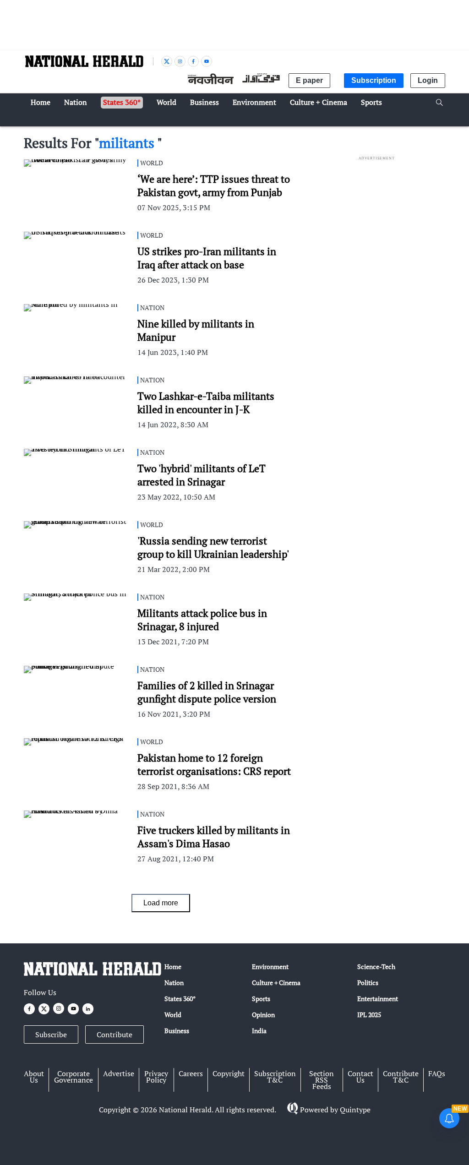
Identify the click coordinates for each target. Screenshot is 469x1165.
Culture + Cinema (276, 982)
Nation (174, 982)
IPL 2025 (369, 1014)
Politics (367, 982)
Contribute (114, 1034)
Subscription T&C (275, 1076)
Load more (160, 903)
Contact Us (360, 1076)
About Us (34, 1076)
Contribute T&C (401, 1076)
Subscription (373, 80)
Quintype (355, 1110)
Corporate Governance (73, 1076)
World (172, 1014)
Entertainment (377, 998)
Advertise (118, 1073)
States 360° (180, 998)
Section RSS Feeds (321, 1079)
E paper (309, 80)
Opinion (263, 1014)
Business (176, 1030)
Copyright (229, 1073)
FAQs (436, 1073)
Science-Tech (376, 966)
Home (172, 966)
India (259, 1030)
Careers (191, 1073)
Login (428, 80)
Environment (270, 966)
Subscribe (51, 1034)
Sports (261, 998)
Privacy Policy (156, 1076)
